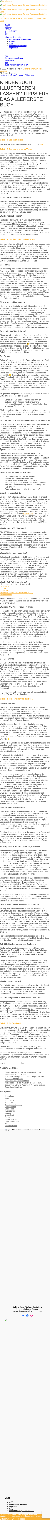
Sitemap (3, 71)
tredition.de (4, 586)
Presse (7, 1117)
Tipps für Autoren (18, 75)
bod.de (3, 588)
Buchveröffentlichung (13, 1105)
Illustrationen (5, 75)
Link (42, 144)
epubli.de (4, 591)
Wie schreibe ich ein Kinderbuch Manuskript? (23, 1083)
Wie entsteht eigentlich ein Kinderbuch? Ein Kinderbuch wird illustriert (23, 1073)
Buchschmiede (6, 595)
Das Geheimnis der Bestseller (17, 1081)
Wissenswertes (31, 75)
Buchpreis (9, 1102)
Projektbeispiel (11, 1119)
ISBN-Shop (28, 514)
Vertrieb (8, 1124)
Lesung (8, 1113)
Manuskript (9, 1115)
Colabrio (26, 69)
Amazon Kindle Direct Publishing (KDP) (16, 593)
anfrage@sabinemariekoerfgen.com (27, 1311)
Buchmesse (9, 1100)
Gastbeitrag (9, 1109)
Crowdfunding (10, 1107)
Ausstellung (9, 1096)
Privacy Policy (37, 69)
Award (7, 1098)
